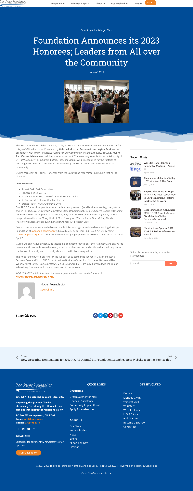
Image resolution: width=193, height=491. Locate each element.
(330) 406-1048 (32, 422)
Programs (56, 3)
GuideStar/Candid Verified (95, 473)
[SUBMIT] (171, 263)
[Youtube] (28, 429)
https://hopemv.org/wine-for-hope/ (35, 276)
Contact (138, 3)
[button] (95, 315)
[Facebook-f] (18, 429)
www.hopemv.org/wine (31, 234)
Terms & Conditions (146, 465)
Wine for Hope (78, 3)
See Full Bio (47, 289)
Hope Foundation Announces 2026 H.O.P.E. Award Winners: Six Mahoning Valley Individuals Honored (159, 214)
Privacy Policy (126, 465)
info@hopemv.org (34, 419)
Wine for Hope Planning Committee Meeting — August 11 (159, 166)
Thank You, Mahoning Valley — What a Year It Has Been (159, 180)
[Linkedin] (23, 429)
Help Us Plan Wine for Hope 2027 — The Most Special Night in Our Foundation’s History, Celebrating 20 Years (160, 196)
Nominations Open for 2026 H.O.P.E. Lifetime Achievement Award (160, 231)
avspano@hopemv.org (44, 230)
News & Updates (89, 30)
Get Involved (118, 3)
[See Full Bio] (56, 290)
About (99, 3)
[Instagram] (34, 429)
